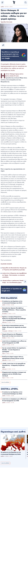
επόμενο (25, 281)
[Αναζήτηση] (25, 2)
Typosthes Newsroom (6, 22)
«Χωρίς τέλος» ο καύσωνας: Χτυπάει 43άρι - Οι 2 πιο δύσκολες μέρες (13, 281)
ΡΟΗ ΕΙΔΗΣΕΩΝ (9, 298)
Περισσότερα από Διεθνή (13, 431)
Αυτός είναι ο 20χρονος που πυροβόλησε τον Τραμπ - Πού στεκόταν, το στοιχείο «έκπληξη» (14, 275)
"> (10, 55)
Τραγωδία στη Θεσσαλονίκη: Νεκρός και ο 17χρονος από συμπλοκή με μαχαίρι (14, 269)
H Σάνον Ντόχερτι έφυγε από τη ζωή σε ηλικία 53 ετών (14, 75)
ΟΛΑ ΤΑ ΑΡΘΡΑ (5, 382)
